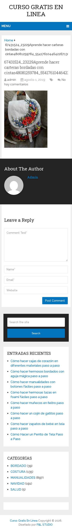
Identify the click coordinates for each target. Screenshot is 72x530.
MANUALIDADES (23, 477)
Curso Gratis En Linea (36, 10)
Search (36, 333)
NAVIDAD (17, 483)
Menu (6, 26)
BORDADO (18, 466)
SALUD (16, 489)
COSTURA (18, 472)
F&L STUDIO (45, 524)
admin (11, 80)
